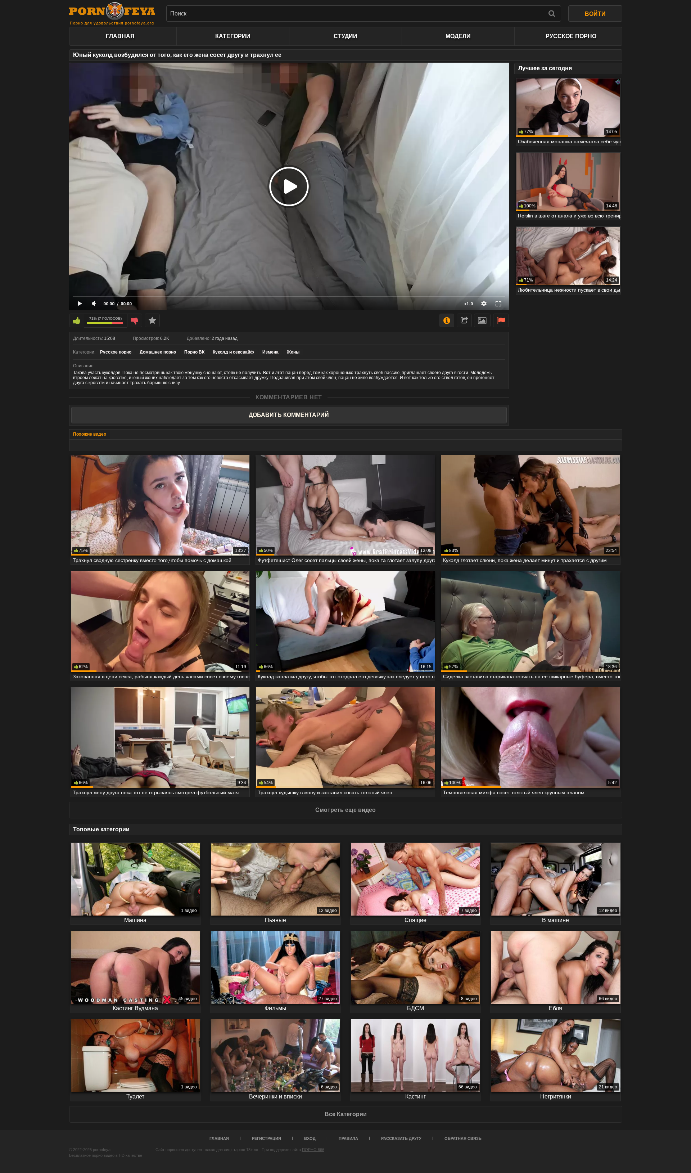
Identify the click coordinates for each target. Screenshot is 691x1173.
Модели (458, 36)
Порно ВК (194, 352)
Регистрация (266, 1138)
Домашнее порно (158, 352)
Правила (348, 1138)
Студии (345, 36)
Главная (120, 36)
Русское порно (571, 36)
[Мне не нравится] (134, 320)
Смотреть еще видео (345, 810)
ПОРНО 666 (313, 1149)
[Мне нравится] (76, 320)
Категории (232, 36)
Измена (270, 352)
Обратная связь (463, 1138)
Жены (293, 352)
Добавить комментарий (289, 415)
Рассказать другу (401, 1138)
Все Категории (346, 1114)
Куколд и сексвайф (233, 352)
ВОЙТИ (595, 14)
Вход (310, 1138)
